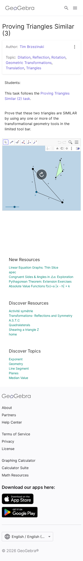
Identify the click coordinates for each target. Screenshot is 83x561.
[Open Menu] (75, 8)
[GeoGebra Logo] (19, 8)
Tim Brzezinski (32, 46)
